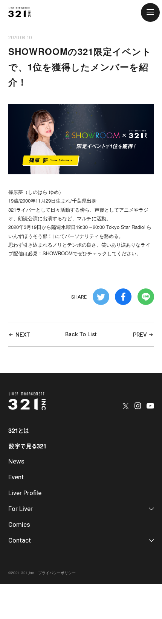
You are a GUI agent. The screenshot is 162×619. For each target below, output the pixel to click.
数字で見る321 (27, 446)
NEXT (22, 335)
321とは (18, 430)
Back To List (81, 334)
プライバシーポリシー (57, 572)
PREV (140, 335)
